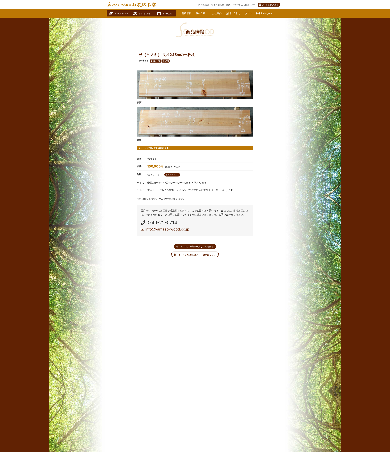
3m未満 (166, 61)
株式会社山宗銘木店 (138, 4)
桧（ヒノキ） (156, 61)
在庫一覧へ (172, 174)
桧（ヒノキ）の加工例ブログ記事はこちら (195, 254)
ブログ (248, 13)
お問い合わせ (233, 13)
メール (268, 4)
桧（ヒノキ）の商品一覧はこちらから (195, 246)
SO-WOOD (113, 4)
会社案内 (217, 13)
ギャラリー (201, 13)
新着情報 (186, 13)
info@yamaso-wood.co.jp (166, 229)
